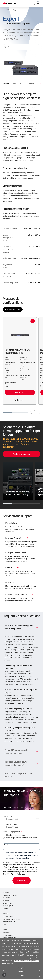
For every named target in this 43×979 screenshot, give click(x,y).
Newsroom (6, 932)
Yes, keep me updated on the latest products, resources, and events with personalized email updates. (22, 855)
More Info (21, 975)
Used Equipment (8, 906)
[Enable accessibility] (4, 975)
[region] (21, 465)
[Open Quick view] (32, 321)
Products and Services (10, 895)
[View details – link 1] (10, 3)
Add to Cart (19, 392)
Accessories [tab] (29, 84)
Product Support (8, 916)
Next (38, 412)
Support (6, 914)
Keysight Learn (7, 903)
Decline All (21, 972)
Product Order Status (9, 922)
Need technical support (16, 835)
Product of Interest (11, 824)
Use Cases (6, 898)
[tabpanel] (21, 487)
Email (6, 845)
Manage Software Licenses (11, 919)
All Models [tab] (17, 84)
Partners (5, 908)
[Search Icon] (33, 3)
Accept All (21, 968)
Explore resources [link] (21, 454)
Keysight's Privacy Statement (13, 874)
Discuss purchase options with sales (21, 838)
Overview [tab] (5, 84)
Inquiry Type (8, 816)
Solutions (6, 900)
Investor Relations (8, 935)
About (5, 930)
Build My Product (12, 309)
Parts (4, 924)
